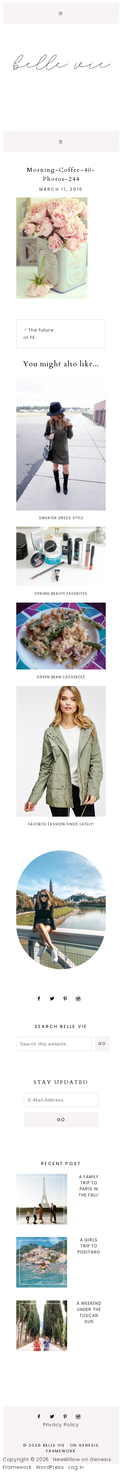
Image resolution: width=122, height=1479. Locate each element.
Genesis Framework (72, 1448)
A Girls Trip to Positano (89, 1246)
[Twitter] (55, 998)
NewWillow (66, 1459)
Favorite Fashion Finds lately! (61, 824)
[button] (61, 13)
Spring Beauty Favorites (61, 593)
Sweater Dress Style (61, 518)
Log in (76, 1467)
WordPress (50, 1467)
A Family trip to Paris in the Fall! (89, 1186)
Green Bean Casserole (61, 677)
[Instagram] (80, 998)
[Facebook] (41, 998)
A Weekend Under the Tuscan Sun (89, 1312)
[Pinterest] (68, 998)
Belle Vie (61, 62)
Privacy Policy (61, 1424)
